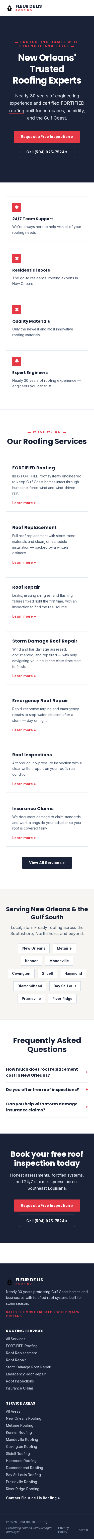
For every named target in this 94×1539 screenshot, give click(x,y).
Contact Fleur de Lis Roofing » (33, 1498)
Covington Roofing (21, 1446)
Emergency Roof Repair (40, 700)
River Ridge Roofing (22, 1489)
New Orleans (33, 948)
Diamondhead (30, 986)
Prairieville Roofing (21, 1482)
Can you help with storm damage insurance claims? (47, 1107)
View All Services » (47, 862)
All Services (15, 1339)
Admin (83, 1530)
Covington (21, 973)
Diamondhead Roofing (24, 1468)
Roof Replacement (34, 527)
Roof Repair (26, 587)
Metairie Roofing (19, 1425)
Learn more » (24, 503)
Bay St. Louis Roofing (23, 1475)
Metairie (64, 948)
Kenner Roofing (19, 1432)
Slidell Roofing (18, 1453)
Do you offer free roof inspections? (47, 1090)
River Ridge (62, 998)
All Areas (13, 1411)
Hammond (73, 973)
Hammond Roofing (21, 1460)
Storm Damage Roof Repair (44, 641)
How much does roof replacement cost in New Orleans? (47, 1072)
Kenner (31, 961)
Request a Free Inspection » (47, 136)
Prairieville (31, 998)
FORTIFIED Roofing (33, 468)
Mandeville (59, 961)
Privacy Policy (63, 1530)
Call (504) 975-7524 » (46, 152)
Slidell (47, 973)
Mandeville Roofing (22, 1439)
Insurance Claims (33, 808)
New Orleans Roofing (23, 1418)
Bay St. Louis (65, 986)
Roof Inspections (32, 755)
